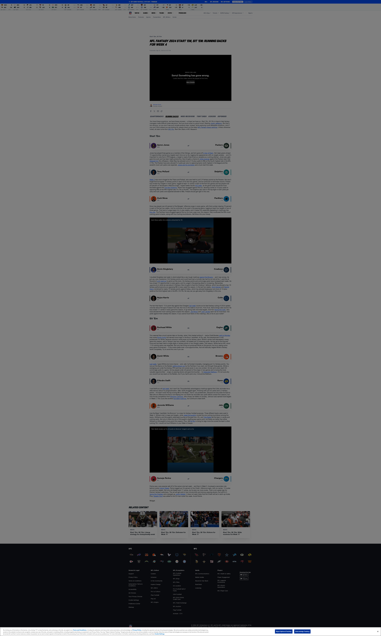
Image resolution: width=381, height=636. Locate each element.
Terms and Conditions (80, 630)
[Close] (378, 631)
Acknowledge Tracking (302, 631)
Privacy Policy (137, 630)
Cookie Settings (160, 634)
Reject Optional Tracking (283, 631)
